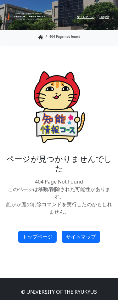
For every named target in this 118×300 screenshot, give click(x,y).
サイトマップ (85, 17)
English (104, 17)
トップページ (37, 236)
